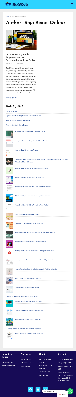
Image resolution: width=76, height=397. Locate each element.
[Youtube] (45, 389)
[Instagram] (38, 389)
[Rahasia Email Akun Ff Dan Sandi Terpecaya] (9, 304)
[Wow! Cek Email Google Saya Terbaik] (9, 153)
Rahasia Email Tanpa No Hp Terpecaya (27, 287)
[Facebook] (30, 389)
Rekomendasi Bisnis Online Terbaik (17, 125)
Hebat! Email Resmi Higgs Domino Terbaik (28, 319)
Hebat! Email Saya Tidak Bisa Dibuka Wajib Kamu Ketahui (32, 196)
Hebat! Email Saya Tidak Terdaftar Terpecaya (29, 333)
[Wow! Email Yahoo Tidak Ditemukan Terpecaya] (9, 180)
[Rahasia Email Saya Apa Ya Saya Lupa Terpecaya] (9, 244)
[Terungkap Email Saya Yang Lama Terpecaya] (9, 226)
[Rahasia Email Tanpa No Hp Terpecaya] (9, 290)
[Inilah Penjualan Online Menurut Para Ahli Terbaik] (9, 134)
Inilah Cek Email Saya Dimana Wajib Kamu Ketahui (22, 296)
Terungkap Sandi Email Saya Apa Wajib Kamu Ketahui (31, 141)
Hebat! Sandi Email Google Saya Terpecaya (28, 278)
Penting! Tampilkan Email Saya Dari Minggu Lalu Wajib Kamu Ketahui (36, 269)
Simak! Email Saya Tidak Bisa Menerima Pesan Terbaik (32, 205)
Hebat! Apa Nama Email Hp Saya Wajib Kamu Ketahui (31, 168)
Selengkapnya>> (11, 98)
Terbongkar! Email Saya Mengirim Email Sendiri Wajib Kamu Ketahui (36, 260)
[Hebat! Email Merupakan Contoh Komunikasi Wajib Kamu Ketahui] (9, 235)
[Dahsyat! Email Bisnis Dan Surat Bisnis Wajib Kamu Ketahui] (9, 189)
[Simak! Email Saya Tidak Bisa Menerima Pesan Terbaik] (9, 208)
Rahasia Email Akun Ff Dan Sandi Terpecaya (28, 301)
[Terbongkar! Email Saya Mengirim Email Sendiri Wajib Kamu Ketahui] (9, 263)
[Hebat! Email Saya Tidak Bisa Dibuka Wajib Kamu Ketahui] (9, 198)
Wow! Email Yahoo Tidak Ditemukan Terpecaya (29, 177)
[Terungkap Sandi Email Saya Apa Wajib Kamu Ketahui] (9, 144)
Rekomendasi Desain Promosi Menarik (18, 120)
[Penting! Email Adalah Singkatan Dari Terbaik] (9, 313)
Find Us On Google (11, 111)
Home (7, 16)
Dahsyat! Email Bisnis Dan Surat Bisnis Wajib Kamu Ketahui (33, 186)
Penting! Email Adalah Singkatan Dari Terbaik (29, 310)
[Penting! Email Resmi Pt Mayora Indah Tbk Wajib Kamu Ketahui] (9, 253)
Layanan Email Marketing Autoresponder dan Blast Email (23, 116)
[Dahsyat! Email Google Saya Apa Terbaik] (9, 217)
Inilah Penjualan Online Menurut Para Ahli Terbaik (30, 132)
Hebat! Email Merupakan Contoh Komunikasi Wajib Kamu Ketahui (35, 232)
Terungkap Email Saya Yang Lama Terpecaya (29, 223)
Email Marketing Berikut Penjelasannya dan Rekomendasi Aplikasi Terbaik (21, 57)
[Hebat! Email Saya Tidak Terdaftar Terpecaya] (9, 336)
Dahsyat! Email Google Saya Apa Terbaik (27, 214)
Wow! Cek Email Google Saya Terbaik (26, 150)
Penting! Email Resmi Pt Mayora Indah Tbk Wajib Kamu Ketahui (34, 251)
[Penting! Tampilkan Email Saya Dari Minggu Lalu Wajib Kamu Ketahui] (9, 272)
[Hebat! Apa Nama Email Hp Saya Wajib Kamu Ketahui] (9, 171)
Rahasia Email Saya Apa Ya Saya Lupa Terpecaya (30, 241)
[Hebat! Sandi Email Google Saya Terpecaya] (9, 281)
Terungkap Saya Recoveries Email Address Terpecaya (24, 328)
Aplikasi (9, 64)
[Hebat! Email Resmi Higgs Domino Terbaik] (9, 322)
